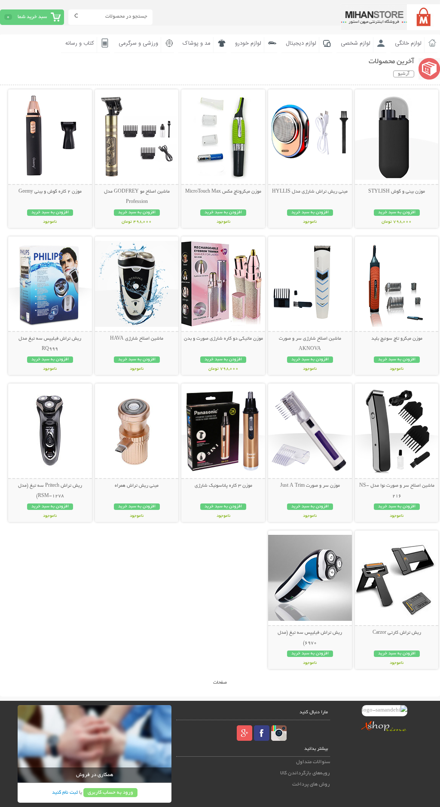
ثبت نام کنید (65, 792)
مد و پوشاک (197, 43)
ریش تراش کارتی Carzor (397, 632)
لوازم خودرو (248, 43)
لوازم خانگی (408, 43)
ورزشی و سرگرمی (138, 43)
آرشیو (403, 74)
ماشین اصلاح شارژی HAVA (136, 338)
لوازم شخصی (355, 43)
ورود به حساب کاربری (110, 792)
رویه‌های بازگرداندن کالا (305, 773)
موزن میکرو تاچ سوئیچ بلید (396, 338)
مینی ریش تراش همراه (137, 485)
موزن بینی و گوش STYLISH (396, 191)
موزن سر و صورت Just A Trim (310, 485)
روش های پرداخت (311, 784)
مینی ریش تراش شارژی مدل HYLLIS (310, 191)
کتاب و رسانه (79, 43)
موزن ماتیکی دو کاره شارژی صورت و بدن (223, 338)
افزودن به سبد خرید (397, 212)
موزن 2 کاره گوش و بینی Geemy (50, 191)
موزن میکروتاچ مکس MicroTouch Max (223, 191)
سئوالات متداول (313, 762)
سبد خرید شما (32, 17)
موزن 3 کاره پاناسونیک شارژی (223, 485)
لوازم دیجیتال (301, 43)
